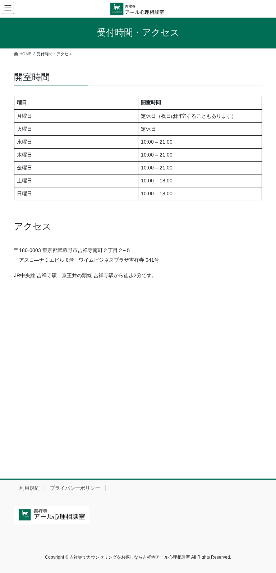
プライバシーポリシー (75, 488)
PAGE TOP (263, 549)
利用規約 (29, 488)
